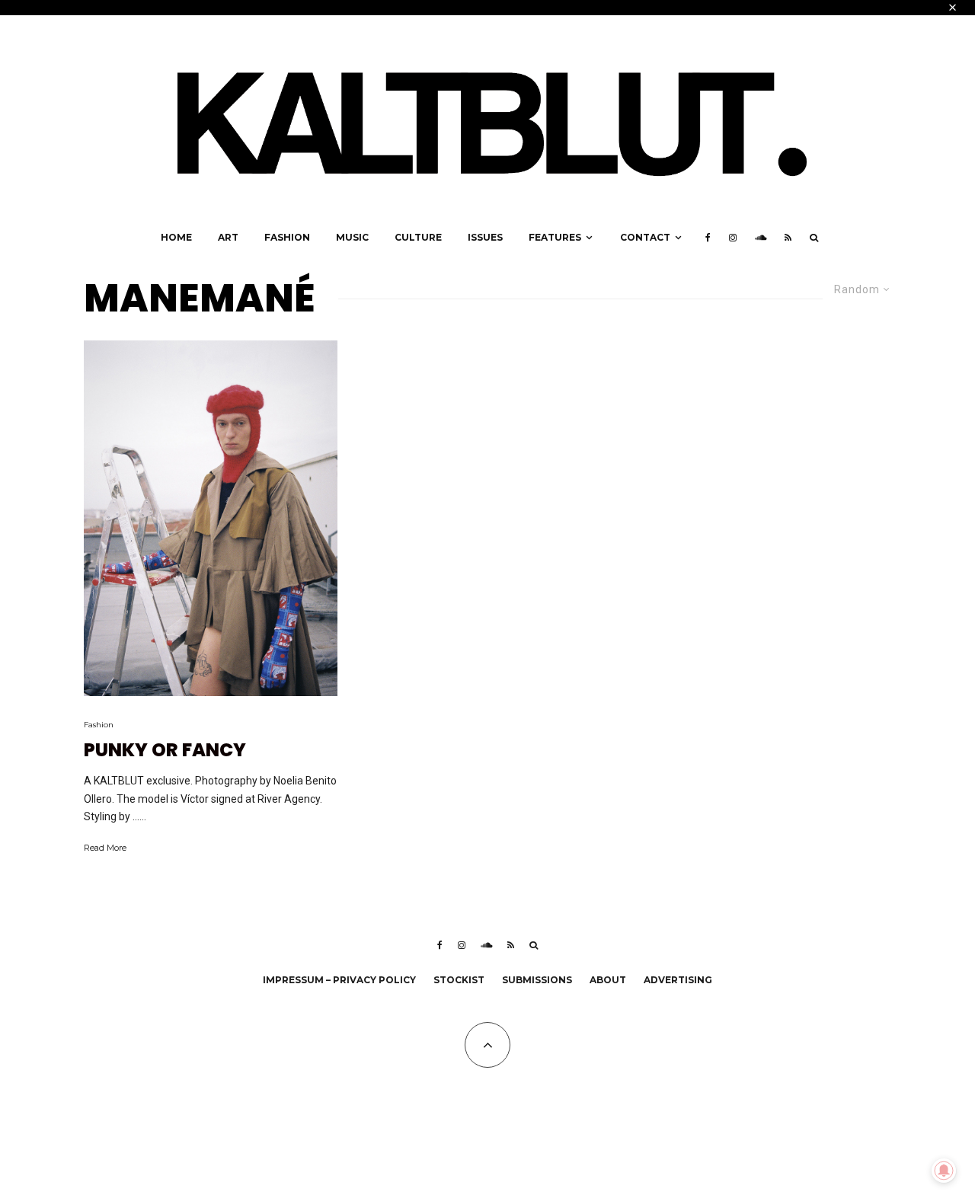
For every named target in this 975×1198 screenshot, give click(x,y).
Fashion (287, 237)
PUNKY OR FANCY (165, 751)
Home (176, 237)
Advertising (678, 980)
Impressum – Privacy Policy (339, 980)
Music (352, 237)
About (608, 980)
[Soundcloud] (760, 238)
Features (555, 237)
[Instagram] (733, 238)
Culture (418, 237)
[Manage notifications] (944, 1170)
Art (228, 237)
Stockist (458, 980)
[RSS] (788, 238)
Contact (645, 237)
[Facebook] (708, 238)
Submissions (537, 980)
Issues (485, 237)
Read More (105, 847)
